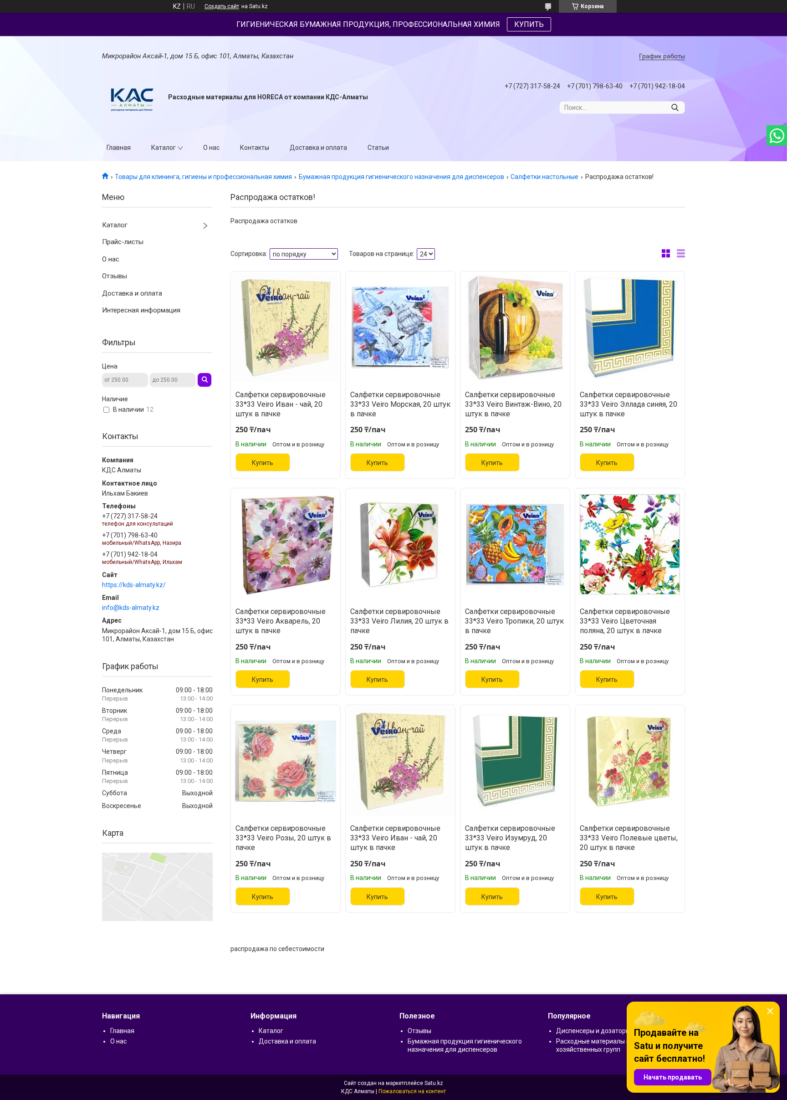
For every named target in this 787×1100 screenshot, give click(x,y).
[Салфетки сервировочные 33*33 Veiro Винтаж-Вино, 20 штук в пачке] (515, 327)
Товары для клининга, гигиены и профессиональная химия (203, 176)
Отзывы (114, 276)
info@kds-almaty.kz (130, 607)
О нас (211, 147)
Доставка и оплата (318, 147)
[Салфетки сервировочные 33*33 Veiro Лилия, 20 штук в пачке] (400, 544)
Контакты (254, 147)
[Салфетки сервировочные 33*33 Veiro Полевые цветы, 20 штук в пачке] (630, 761)
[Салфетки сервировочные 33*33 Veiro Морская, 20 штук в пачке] (400, 327)
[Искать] (674, 107)
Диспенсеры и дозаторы (593, 1030)
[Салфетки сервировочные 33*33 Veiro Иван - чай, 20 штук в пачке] (285, 327)
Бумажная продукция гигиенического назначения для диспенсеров (401, 176)
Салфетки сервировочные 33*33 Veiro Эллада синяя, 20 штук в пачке (628, 404)
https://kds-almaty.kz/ (134, 584)
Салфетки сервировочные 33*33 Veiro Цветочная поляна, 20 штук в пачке (625, 621)
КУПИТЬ (529, 24)
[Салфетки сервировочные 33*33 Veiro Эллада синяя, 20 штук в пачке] (630, 327)
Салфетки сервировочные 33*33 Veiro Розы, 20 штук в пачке (283, 838)
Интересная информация (141, 310)
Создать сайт (221, 6)
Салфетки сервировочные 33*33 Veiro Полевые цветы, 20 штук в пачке (629, 838)
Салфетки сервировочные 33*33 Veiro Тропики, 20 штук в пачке (514, 621)
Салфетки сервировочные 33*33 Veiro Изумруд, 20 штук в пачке (510, 838)
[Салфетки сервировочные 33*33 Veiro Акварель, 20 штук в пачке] (285, 544)
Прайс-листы (122, 242)
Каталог (163, 147)
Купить (262, 462)
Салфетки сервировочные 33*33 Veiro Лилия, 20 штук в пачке (399, 621)
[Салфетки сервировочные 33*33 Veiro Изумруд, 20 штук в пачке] (515, 761)
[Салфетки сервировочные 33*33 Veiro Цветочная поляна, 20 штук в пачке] (630, 544)
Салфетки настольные (544, 176)
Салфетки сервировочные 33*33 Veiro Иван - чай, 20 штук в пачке (280, 404)
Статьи (378, 147)
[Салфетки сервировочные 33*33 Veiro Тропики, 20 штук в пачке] (515, 544)
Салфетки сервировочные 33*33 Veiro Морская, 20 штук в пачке (400, 404)
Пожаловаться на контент (412, 1091)
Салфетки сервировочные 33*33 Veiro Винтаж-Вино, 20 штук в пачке (513, 404)
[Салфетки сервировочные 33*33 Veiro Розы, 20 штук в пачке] (285, 761)
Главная (119, 147)
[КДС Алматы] (131, 97)
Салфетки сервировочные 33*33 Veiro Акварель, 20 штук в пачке (280, 621)
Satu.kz (433, 1083)
